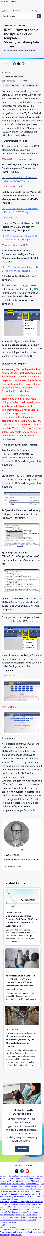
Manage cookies (12, 1232)
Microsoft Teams (29, 1204)
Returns (3, 1186)
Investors (38, 1217)
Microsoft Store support (35, 1184)
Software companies (7, 1215)
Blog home (8, 11)
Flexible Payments (17, 1189)
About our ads (16, 1235)
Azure (23, 1207)
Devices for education (8, 1191)
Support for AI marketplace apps (24, 1209)
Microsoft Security (17, 1202)
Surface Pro (4, 1176)
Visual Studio (20, 1215)
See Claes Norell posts (12, 866)
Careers (29, 1215)
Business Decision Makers (13, 77)
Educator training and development (13, 1197)
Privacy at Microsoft (27, 1217)
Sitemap (22, 1229)
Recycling (6, 1235)
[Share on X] (18, 63)
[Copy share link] (9, 63)
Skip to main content (8, 1)
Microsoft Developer (33, 1207)
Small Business (14, 1207)
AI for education (12, 1199)
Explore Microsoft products (20, 1181)
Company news (13, 1217)
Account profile (5, 1184)
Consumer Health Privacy (9, 1229)
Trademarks (32, 1232)
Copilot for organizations (24, 1178)
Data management (30, 85)
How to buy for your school (29, 1194)
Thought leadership (11, 85)
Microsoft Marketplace (29, 1212)
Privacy (3, 1232)
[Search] (39, 16)
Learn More (22, 1149)
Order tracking (11, 1186)
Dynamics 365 (29, 1202)
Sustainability (32, 1220)
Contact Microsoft (33, 1229)
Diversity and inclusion (8, 1220)
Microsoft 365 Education (9, 1194)
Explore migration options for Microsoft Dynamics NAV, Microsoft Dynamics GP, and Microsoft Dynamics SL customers (21, 1040)
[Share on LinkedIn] (23, 63)
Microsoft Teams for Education (28, 1191)
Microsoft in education (33, 1189)
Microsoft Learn (6, 1209)
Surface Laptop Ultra (29, 1176)
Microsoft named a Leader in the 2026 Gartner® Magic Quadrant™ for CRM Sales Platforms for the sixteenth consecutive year (20, 982)
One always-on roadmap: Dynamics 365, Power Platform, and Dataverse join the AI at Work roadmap (21, 921)
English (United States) (8, 1222)
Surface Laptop (15, 1176)
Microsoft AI (4, 1202)
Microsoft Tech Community (10, 1212)
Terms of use (23, 1232)
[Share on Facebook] (14, 63)
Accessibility (21, 1220)
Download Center (18, 1184)
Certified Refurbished (25, 1186)
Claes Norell (10, 50)
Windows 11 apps (37, 1181)
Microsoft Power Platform (13, 1204)
